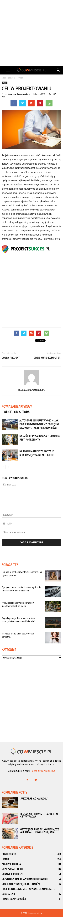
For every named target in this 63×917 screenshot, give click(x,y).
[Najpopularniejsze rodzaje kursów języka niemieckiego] (10, 455)
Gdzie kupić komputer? (47, 357)
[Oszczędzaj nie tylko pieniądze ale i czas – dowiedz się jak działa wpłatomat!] (10, 833)
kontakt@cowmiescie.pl (43, 770)
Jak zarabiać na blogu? (34, 798)
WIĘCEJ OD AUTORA (17, 412)
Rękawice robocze (12, 874)
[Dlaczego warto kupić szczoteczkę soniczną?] (53, 637)
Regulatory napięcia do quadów (21, 884)
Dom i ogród (9, 854)
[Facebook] (27, 780)
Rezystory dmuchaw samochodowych (24, 879)
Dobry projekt (11, 357)
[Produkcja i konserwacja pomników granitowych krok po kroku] (53, 606)
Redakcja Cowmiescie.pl (18, 94)
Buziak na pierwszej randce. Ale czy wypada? (40, 815)
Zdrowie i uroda (11, 864)
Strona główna (8, 77)
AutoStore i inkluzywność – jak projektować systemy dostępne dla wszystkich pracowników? (39, 424)
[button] (58, 70)
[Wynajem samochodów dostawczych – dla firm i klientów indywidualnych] (53, 591)
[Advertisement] (31, 33)
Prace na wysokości (14, 898)
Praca (4, 83)
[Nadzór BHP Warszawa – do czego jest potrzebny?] (10, 439)
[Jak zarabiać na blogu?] (10, 802)
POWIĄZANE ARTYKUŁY (17, 406)
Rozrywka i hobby (12, 869)
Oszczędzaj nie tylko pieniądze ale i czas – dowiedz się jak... (39, 831)
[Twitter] (36, 780)
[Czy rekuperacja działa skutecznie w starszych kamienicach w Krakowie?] (53, 622)
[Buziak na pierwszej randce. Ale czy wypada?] (10, 818)
